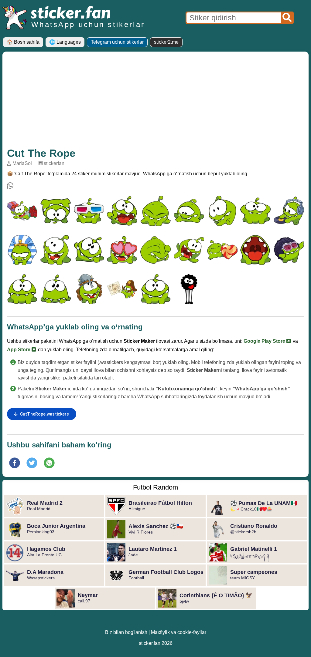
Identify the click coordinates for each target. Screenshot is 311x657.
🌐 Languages (65, 42)
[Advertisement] (155, 101)
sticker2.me (166, 42)
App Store (19, 349)
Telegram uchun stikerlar (117, 42)
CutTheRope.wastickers (44, 414)
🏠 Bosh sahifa (23, 42)
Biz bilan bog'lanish (126, 632)
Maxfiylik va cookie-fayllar (178, 632)
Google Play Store (265, 341)
